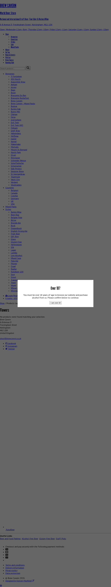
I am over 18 (56, 303)
